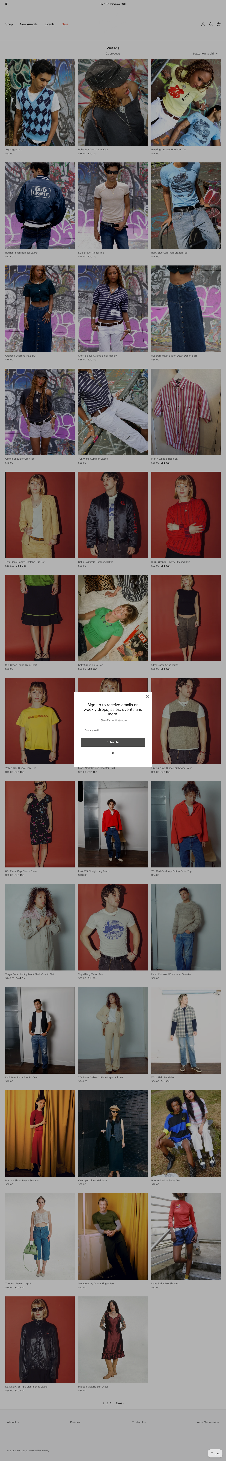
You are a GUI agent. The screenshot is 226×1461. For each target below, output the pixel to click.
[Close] (147, 696)
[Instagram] (113, 753)
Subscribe (113, 742)
